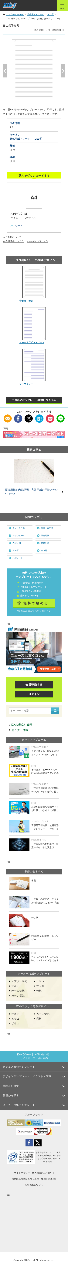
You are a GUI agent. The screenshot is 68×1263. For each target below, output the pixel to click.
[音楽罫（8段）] (34, 282)
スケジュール (18, 535)
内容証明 (16, 543)
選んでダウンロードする (34, 175)
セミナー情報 (19, 730)
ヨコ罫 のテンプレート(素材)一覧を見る (34, 400)
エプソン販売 (19, 981)
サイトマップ (27, 1058)
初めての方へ (24, 1054)
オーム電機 (18, 990)
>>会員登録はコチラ (13, 241)
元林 (39, 990)
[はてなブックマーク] (39, 416)
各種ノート (17, 558)
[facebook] (18, 416)
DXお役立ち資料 (21, 724)
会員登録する (34, 684)
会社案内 (43, 1058)
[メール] (7, 416)
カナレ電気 (18, 995)
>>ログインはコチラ (37, 241)
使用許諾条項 (48, 1178)
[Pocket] (50, 416)
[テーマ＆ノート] (34, 365)
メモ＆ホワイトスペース (31, 342)
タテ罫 (15, 550)
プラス (40, 986)
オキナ (15, 986)
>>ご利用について (12, 237)
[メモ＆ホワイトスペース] (34, 323)
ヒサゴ (40, 981)
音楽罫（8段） (26, 301)
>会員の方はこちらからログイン (34, 610)
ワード (19, 225)
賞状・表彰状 (47, 528)
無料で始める (36, 603)
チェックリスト (19, 528)
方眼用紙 (45, 543)
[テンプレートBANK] (10, 6)
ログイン (34, 693)
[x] (29, 416)
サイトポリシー (22, 1173)
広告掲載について (34, 1184)
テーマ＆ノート (27, 384)
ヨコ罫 (44, 550)
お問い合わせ (41, 1054)
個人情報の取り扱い (42, 1173)
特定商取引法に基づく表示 (25, 1178)
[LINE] (60, 416)
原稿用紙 (45, 535)
